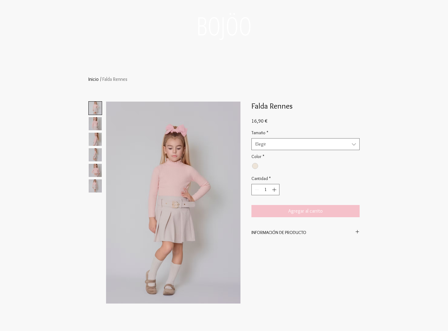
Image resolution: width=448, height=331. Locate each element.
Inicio (93, 79)
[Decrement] (256, 189)
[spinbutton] (265, 189)
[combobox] (305, 144)
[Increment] (275, 189)
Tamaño (259, 132)
